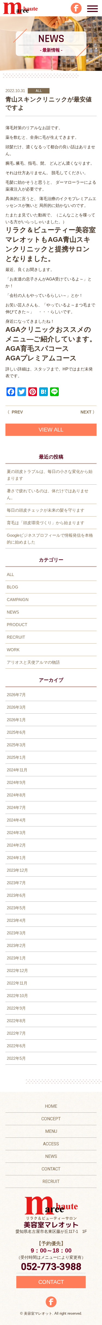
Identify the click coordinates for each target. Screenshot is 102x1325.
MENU (51, 1131)
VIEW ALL (51, 430)
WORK (13, 649)
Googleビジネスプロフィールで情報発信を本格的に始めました (50, 538)
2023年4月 (16, 920)
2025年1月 (16, 757)
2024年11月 (17, 770)
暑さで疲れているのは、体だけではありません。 (47, 494)
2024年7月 (16, 807)
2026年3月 (16, 707)
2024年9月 (16, 782)
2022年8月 (16, 1020)
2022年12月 (17, 970)
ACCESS (51, 1143)
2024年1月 (16, 857)
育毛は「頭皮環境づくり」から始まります (45, 522)
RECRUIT (16, 637)
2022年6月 (16, 1045)
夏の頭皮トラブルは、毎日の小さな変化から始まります (49, 475)
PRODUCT (17, 624)
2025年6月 (16, 732)
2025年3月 (16, 745)
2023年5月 (16, 908)
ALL (39, 91)
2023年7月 (16, 882)
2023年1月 (16, 958)
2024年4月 (16, 820)
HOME (51, 1106)
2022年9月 (16, 1008)
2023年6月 (16, 895)
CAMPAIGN (18, 599)
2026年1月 (16, 719)
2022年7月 (16, 1033)
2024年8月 (16, 795)
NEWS (13, 612)
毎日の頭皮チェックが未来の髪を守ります (45, 510)
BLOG (12, 587)
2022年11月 (17, 983)
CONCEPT (51, 1118)
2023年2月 (16, 945)
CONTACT (51, 1169)
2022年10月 (17, 995)
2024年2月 (16, 845)
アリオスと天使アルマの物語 (33, 662)
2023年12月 (17, 870)
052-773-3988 (51, 1266)
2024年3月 (16, 832)
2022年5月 (16, 1058)
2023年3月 (16, 933)
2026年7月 (16, 694)
